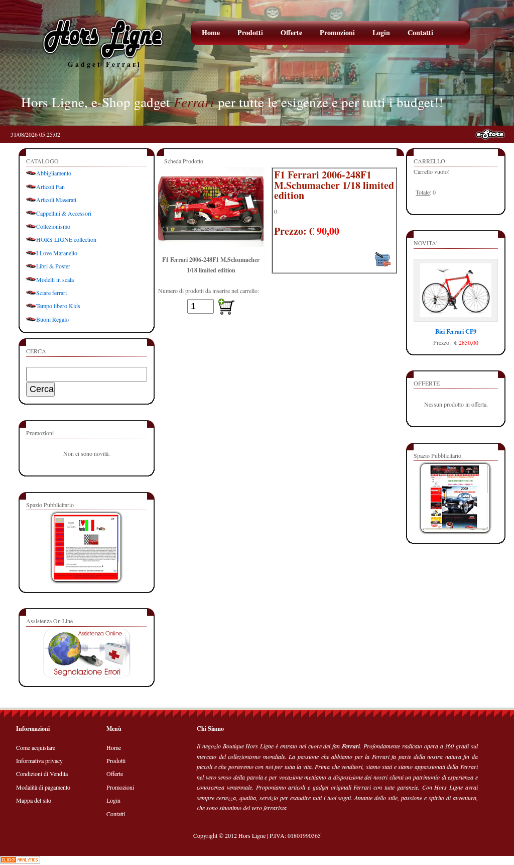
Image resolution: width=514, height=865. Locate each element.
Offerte (291, 32)
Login (381, 32)
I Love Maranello (56, 253)
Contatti (420, 32)
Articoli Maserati (56, 200)
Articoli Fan (50, 186)
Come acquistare (35, 747)
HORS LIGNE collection (66, 239)
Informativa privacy (39, 760)
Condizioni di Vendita (42, 774)
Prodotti (250, 32)
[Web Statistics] (20, 861)
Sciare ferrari (51, 293)
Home (211, 32)
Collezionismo (53, 226)
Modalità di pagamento (43, 787)
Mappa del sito (33, 800)
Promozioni (337, 32)
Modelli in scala (55, 279)
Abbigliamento (53, 173)
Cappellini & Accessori (63, 213)
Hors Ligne (252, 835)
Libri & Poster (53, 266)
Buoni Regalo (52, 319)
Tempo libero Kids (58, 306)
